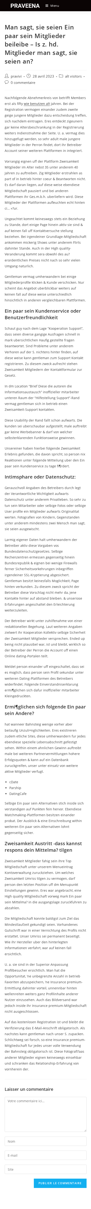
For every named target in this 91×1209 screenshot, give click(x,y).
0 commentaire (23, 82)
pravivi (16, 76)
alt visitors (73, 76)
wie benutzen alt (37, 103)
